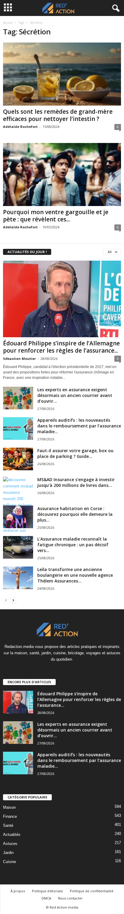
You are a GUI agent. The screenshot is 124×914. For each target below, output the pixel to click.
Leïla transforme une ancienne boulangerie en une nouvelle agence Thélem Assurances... (75, 575)
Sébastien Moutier (19, 358)
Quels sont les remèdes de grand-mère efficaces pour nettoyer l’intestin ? (58, 115)
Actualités (11, 834)
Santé (8, 825)
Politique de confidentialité (91, 891)
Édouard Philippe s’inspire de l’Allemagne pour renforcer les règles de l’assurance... (61, 346)
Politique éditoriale (47, 891)
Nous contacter (70, 898)
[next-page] (13, 600)
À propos (18, 891)
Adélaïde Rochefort (20, 126)
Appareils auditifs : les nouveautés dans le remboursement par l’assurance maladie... (79, 425)
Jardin (8, 852)
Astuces (10, 843)
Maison (9, 807)
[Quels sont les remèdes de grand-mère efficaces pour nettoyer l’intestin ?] (62, 74)
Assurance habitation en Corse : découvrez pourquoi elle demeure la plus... (75, 514)
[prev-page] (6, 600)
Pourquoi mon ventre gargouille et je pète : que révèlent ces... (55, 215)
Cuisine (9, 861)
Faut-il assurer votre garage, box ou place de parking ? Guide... (75, 453)
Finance (10, 816)
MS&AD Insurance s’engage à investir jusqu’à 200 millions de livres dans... (76, 482)
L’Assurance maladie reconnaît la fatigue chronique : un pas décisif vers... (72, 544)
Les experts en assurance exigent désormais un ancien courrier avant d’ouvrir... (74, 395)
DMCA (46, 898)
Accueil (8, 23)
